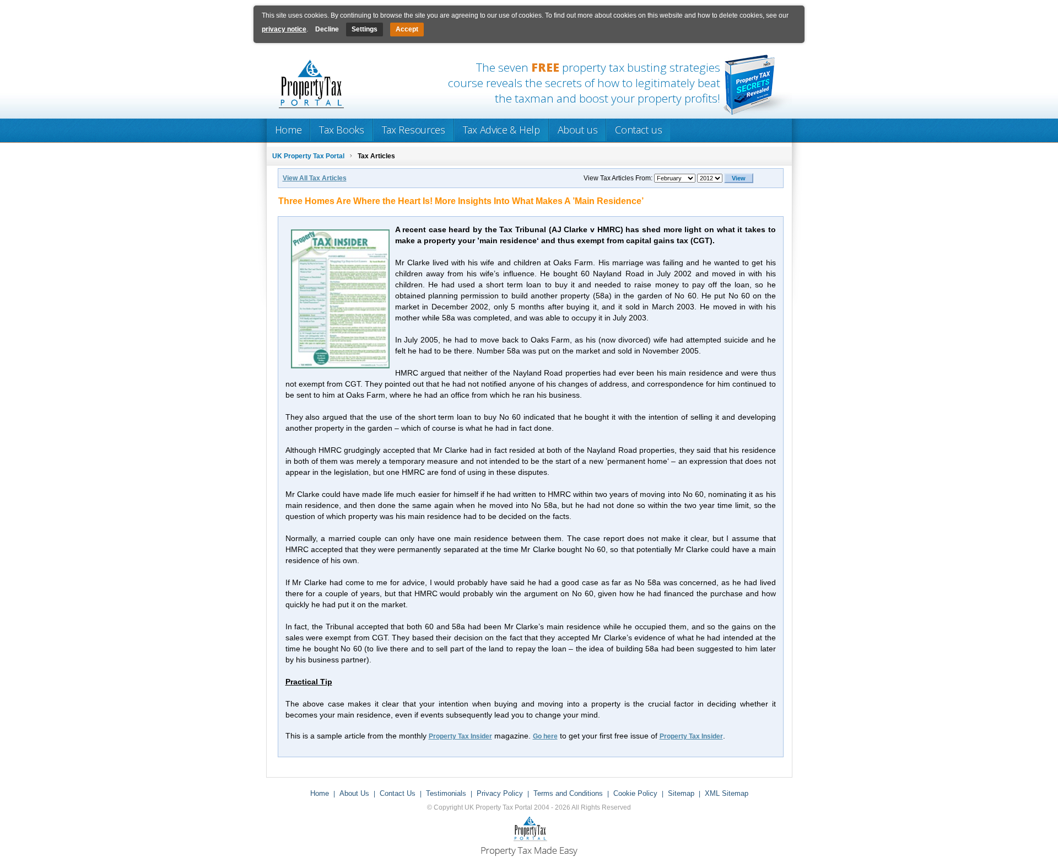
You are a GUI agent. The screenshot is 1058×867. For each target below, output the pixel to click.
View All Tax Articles (315, 178)
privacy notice (284, 29)
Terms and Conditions (568, 793)
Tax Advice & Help (501, 129)
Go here (545, 736)
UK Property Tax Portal (308, 156)
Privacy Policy (500, 793)
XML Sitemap (726, 793)
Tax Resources (413, 129)
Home (288, 129)
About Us (354, 793)
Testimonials (446, 793)
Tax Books (341, 129)
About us (578, 129)
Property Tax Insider (460, 736)
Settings (364, 29)
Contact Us (397, 793)
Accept (407, 29)
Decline (327, 29)
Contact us (638, 129)
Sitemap (681, 793)
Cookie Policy (635, 793)
